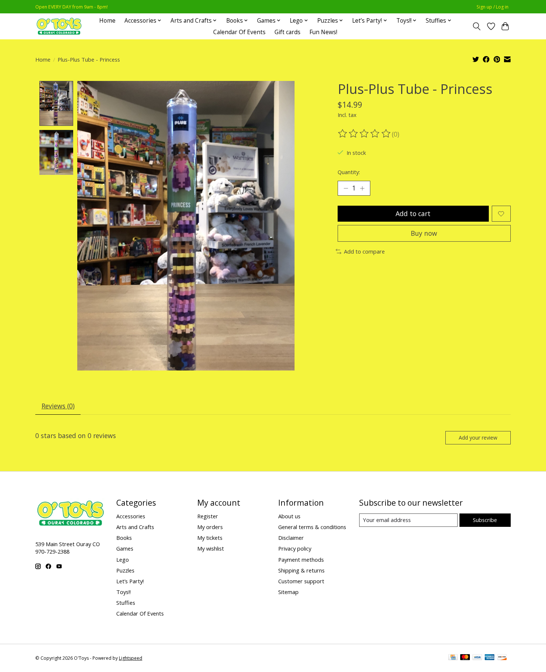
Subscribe (485, 519)
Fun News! (323, 32)
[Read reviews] (365, 133)
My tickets (209, 537)
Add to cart (413, 213)
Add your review (478, 437)
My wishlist (210, 548)
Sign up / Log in (492, 7)
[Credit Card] (453, 658)
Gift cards (287, 32)
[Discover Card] (502, 658)
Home (107, 21)
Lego (122, 559)
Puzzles (125, 570)
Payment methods (301, 559)
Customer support (301, 581)
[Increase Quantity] (362, 188)
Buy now (424, 233)
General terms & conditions (312, 527)
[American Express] (489, 658)
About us (289, 516)
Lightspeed (130, 658)
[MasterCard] (465, 658)
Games (124, 548)
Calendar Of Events (239, 32)
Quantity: (349, 172)
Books (124, 537)
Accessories (130, 516)
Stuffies (125, 602)
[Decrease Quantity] (346, 188)
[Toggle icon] (476, 26)
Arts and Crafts (135, 527)
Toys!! (123, 592)
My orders (210, 527)
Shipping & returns (301, 570)
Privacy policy (294, 548)
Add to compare (364, 251)
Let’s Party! (130, 581)
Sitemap (288, 592)
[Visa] (477, 658)
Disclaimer (291, 537)
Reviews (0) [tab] (58, 405)
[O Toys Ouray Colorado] (59, 26)
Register (207, 516)
